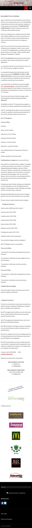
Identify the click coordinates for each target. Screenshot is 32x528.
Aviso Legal (4, 513)
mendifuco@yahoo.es (7, 354)
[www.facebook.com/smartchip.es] (2, 503)
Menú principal (30, 8)
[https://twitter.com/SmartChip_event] (5, 503)
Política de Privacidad (6, 519)
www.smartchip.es (9, 86)
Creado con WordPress (6, 526)
